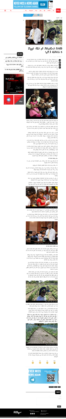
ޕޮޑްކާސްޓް (49, 10)
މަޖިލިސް (56, 386)
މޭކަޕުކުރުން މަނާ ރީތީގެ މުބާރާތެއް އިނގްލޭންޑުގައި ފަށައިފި (14, 57)
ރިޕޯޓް (44, 10)
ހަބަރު (53, 10)
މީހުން (59, 386)
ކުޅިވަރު (36, 10)
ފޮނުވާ (59, 406)
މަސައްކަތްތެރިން (51, 386)
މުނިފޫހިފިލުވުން (31, 10)
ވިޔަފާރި (40, 10)
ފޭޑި (61, 18)
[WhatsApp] (60, 65)
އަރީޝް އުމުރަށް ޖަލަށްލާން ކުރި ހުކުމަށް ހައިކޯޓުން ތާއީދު (13, 61)
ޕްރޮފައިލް (57, 18)
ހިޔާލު (26, 10)
